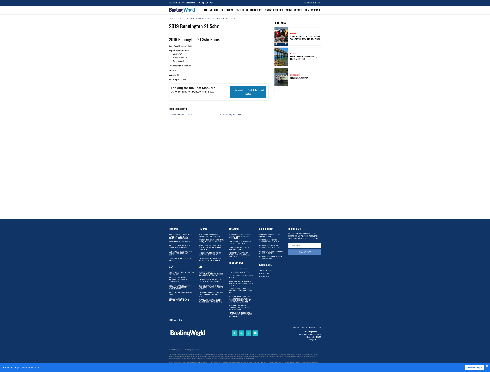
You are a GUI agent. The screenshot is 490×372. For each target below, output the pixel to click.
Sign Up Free (305, 252)
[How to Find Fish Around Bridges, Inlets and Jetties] (281, 57)
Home (171, 18)
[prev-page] (276, 90)
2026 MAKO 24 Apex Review (239, 272)
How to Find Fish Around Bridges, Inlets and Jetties (303, 57)
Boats (180, 18)
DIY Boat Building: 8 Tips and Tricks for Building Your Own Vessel (211, 287)
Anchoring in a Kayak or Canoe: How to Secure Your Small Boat (240, 255)
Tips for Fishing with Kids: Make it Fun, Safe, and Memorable (211, 241)
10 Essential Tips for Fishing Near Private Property (210, 254)
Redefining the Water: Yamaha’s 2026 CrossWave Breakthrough (239, 307)
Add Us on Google (474, 368)
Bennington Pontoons (198, 18)
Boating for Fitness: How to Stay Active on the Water (240, 243)
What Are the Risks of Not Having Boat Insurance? (179, 246)
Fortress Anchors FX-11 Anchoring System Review (269, 246)
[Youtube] (211, 3)
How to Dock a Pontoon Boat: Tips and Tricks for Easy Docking (181, 253)
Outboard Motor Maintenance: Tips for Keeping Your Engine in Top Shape (211, 274)
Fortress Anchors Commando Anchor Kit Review (271, 252)
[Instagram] (203, 3)
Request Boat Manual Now (248, 92)
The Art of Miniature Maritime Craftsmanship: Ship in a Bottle (211, 294)
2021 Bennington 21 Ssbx (231, 114)
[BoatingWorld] (182, 10)
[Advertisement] (298, 112)
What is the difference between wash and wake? (179, 299)
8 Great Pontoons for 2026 (180, 242)
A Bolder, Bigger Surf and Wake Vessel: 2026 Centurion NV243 (240, 291)
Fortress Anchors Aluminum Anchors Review (270, 258)
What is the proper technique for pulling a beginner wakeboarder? (181, 287)
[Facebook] (199, 3)
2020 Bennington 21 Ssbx (180, 114)
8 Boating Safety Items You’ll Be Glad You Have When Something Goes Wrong (305, 37)
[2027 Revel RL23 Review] (281, 77)
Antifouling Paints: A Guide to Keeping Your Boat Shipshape (211, 301)
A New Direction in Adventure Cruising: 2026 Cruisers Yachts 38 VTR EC (241, 283)
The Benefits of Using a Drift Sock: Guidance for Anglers (210, 259)
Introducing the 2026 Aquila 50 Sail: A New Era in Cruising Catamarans (240, 315)
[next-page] (280, 90)
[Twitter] (207, 3)
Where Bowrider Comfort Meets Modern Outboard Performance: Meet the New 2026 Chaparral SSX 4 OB (240, 299)
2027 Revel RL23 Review (299, 78)
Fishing (293, 53)
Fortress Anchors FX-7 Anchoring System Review (269, 241)
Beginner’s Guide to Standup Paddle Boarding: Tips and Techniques (240, 236)
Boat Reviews (295, 75)
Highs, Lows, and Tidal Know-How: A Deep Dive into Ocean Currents (210, 247)
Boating (293, 33)
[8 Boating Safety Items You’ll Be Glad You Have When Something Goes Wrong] (281, 36)
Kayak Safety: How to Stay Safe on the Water (239, 248)
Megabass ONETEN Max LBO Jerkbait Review (269, 235)
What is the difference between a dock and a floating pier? (178, 279)
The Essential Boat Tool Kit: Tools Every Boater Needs (210, 280)
